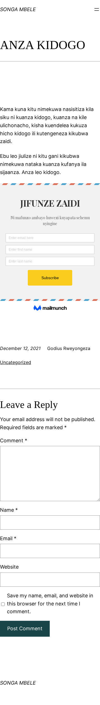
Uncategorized (15, 362)
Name (9, 510)
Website (9, 567)
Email (8, 538)
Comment (13, 440)
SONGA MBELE (18, 683)
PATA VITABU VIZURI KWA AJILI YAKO (15, 18)
